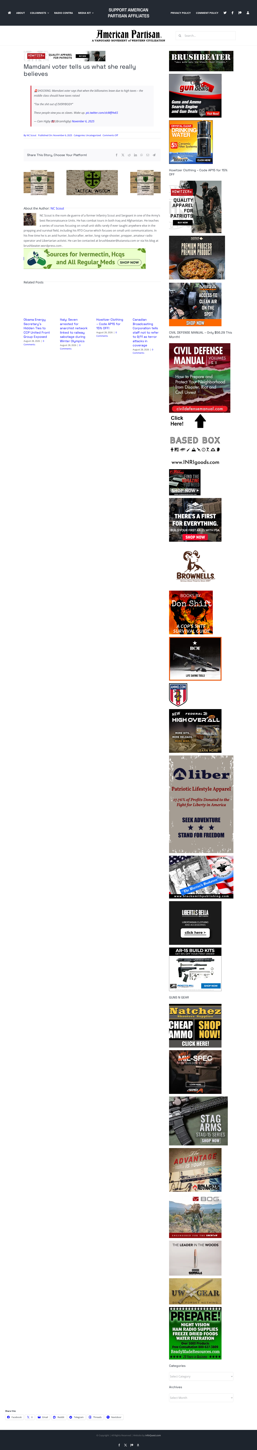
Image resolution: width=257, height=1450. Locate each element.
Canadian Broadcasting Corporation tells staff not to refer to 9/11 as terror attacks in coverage (146, 332)
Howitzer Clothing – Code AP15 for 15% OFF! (109, 324)
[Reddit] (129, 155)
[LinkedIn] (135, 155)
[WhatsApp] (142, 155)
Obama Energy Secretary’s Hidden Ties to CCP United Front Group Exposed (37, 328)
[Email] (148, 155)
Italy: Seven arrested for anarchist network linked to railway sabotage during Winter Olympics (74, 330)
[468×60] (64, 52)
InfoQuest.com (153, 1435)
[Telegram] (154, 155)
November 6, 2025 (83, 121)
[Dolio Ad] (92, 171)
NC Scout (31, 135)
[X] (123, 155)
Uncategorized (93, 135)
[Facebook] (116, 155)
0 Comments (34, 342)
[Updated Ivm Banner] (85, 250)
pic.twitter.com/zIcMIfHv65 (102, 113)
